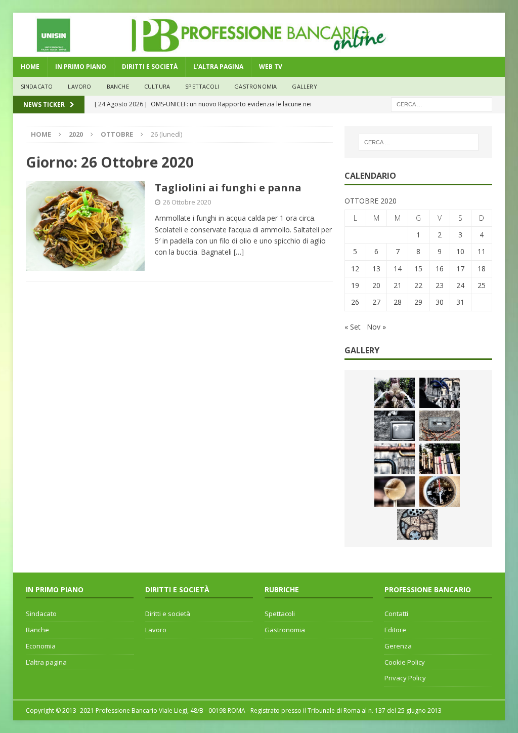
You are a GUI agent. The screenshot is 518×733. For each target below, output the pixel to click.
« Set (352, 327)
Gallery (304, 86)
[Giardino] (439, 458)
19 (355, 285)
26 (355, 302)
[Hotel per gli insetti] (417, 524)
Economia (41, 645)
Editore (395, 629)
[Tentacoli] (439, 393)
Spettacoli (202, 86)
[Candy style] (394, 491)
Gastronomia (255, 86)
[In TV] (394, 426)
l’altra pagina (218, 66)
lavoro (79, 86)
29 (418, 302)
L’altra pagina (46, 662)
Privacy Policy (405, 677)
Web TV (270, 66)
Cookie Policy (404, 662)
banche (118, 86)
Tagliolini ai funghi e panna (228, 187)
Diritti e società (167, 613)
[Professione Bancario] (259, 51)
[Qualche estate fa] (439, 426)
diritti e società (150, 66)
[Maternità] (394, 393)
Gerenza (398, 645)
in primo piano (80, 66)
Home (30, 66)
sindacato (37, 86)
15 (418, 268)
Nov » (376, 327)
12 (355, 268)
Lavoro (155, 629)
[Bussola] (439, 491)
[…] (239, 252)
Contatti (396, 613)
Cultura (157, 86)
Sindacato (41, 613)
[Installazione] (394, 458)
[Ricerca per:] (441, 103)
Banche (37, 629)
